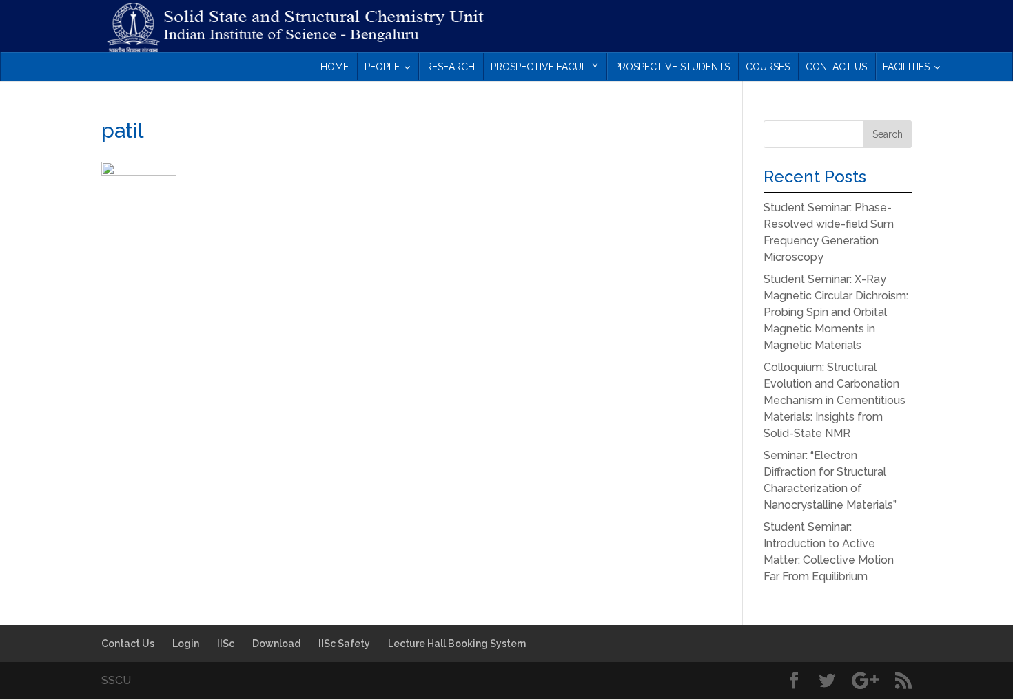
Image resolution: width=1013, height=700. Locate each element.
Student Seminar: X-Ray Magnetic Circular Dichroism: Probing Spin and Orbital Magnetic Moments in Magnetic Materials (836, 312)
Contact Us (127, 643)
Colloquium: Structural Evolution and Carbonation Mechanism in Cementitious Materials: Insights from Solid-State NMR (834, 400)
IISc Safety (344, 643)
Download (276, 643)
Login (185, 643)
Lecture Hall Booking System (457, 643)
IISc (225, 643)
